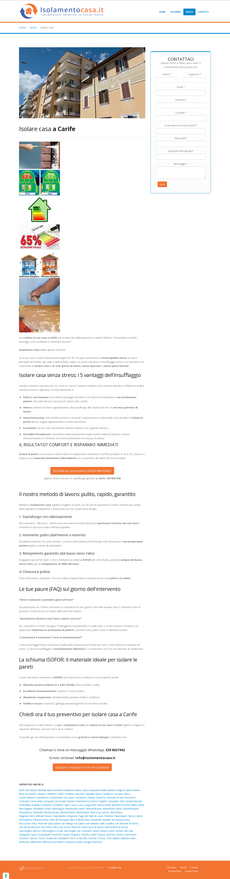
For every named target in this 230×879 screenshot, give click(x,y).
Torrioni (92, 838)
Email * (181, 87)
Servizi (189, 11)
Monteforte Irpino (112, 808)
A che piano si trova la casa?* (181, 125)
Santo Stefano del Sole (120, 830)
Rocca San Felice (28, 823)
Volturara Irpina (74, 842)
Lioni (80, 805)
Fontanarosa (83, 801)
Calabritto (51, 793)
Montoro (97, 842)
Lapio (67, 805)
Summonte (130, 834)
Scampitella (44, 834)
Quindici (106, 819)
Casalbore (107, 793)
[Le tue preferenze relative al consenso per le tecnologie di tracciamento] (6, 876)
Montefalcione (94, 808)
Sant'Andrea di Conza (116, 827)
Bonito (32, 793)
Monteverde (82, 812)
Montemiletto (67, 812)
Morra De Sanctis (99, 812)
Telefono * (181, 99)
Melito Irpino (137, 805)
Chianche (101, 797)
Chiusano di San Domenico (121, 797)
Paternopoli (120, 816)
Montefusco (25, 812)
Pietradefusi (25, 819)
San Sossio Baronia (69, 827)
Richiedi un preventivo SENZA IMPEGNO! (82, 471)
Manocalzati (104, 805)
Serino (66, 834)
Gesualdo (113, 801)
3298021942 (115, 867)
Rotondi (42, 823)
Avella (103, 790)
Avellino (111, 790)
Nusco (48, 816)
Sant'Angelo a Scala (52, 830)
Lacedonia (57, 805)
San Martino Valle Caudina (100, 823)
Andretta (58, 790)
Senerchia (56, 834)
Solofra (85, 834)
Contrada (24, 801)
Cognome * (194, 74)
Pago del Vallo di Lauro (91, 816)
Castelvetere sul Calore (62, 797)
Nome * (166, 74)
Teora (41, 838)
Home (162, 11)
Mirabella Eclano (42, 808)
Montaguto (58, 808)
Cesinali (91, 797)
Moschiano (116, 812)
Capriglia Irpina (93, 793)
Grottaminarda (134, 801)
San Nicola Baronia (29, 827)
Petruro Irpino (135, 816)
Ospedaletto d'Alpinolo (65, 816)
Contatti (203, 11)
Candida (69, 793)
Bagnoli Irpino (124, 790)
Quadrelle (96, 819)
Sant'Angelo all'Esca (30, 830)
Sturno (120, 834)
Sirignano (76, 834)
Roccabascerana (121, 819)
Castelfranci (42, 797)
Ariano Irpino (82, 790)
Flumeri (71, 801)
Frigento (103, 801)
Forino (94, 801)
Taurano (23, 838)
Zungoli (88, 842)
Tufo (109, 838)
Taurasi (33, 838)
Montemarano (51, 812)
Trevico (101, 838)
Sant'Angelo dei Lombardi (78, 830)
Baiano (136, 790)
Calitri (61, 793)
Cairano (41, 793)
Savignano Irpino (28, 834)
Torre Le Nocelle (78, 838)
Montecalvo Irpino (75, 808)
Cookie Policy (191, 871)
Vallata (116, 838)
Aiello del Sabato (28, 790)
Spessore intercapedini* (181, 151)
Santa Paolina (99, 830)
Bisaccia (23, 793)
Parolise (108, 816)
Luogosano (90, 805)
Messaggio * (181, 163)
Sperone (111, 834)
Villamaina (36, 842)
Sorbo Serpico (98, 834)
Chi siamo (175, 11)
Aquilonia (69, 790)
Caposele (79, 793)
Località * (180, 112)
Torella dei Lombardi (56, 838)
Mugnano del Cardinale (31, 816)
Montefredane (131, 808)
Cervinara (80, 797)
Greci (122, 801)
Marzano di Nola (120, 805)
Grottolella (24, 805)
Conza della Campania (42, 801)
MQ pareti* (181, 138)
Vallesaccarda (128, 838)
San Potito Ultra (49, 827)
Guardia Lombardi (41, 805)
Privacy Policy (175, 871)
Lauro (74, 805)
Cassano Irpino (122, 793)
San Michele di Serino (126, 823)
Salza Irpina (54, 823)
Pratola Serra (83, 819)
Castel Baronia (27, 797)
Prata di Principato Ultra (62, 819)
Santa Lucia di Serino (92, 827)
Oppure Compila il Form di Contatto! (82, 767)
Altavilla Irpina (45, 790)
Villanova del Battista (53, 842)
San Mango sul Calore (73, 823)
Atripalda (94, 790)
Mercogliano (26, 808)
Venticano (24, 842)
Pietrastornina (40, 819)
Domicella (60, 801)
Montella (38, 812)
